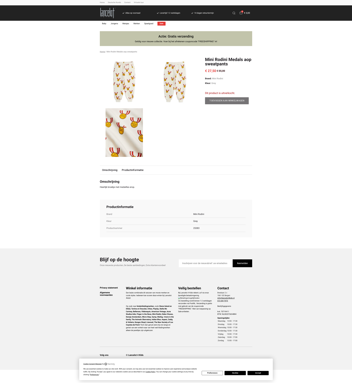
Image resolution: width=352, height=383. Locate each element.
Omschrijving (109, 170)
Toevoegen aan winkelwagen (226, 100)
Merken (137, 24)
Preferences (212, 373)
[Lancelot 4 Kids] (108, 13)
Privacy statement (109, 287)
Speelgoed (148, 24)
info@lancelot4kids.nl (226, 298)
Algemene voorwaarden (106, 293)
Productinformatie (133, 170)
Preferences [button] (94, 375)
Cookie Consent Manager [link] (92, 364)
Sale (161, 24)
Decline (235, 373)
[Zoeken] (233, 13)
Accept (258, 373)
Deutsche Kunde (114, 3)
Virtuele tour (139, 3)
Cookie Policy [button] (150, 372)
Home (102, 3)
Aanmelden (242, 263)
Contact (127, 3)
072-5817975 (222, 301)
